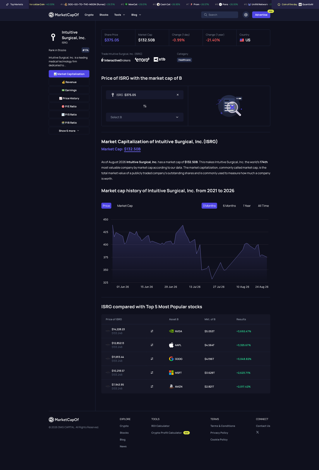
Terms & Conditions (222, 426)
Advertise (261, 14)
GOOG (178, 359)
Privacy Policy (219, 432)
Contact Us (263, 426)
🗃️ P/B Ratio (69, 122)
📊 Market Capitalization (69, 74)
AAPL (178, 345)
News (123, 446)
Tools (117, 14)
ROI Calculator (160, 426)
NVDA (178, 331)
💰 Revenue (69, 82)
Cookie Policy (219, 439)
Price (106, 206)
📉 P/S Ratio (69, 114)
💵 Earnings (69, 90)
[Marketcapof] (64, 14)
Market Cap (125, 206)
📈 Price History (69, 98)
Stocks (104, 14)
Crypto (89, 14)
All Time (263, 206)
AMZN (178, 386)
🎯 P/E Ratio (69, 106)
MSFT (178, 372)
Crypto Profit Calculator (169, 432)
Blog (134, 14)
